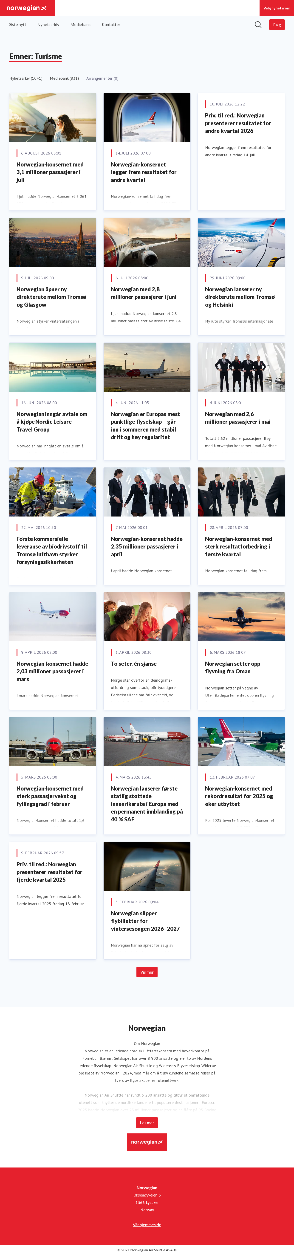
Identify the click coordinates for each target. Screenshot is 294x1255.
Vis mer (147, 972)
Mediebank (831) (64, 78)
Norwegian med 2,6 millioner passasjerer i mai (238, 418)
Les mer (147, 1122)
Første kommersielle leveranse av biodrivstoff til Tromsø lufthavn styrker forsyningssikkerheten (52, 550)
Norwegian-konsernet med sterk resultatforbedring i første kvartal (238, 546)
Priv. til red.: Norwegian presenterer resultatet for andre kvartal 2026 (238, 123)
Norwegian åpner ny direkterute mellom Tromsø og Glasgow (51, 297)
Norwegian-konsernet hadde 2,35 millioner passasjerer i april (147, 546)
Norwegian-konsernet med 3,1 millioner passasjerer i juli (50, 172)
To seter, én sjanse (134, 663)
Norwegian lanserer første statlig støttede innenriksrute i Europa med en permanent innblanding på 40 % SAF (147, 804)
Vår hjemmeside (147, 1224)
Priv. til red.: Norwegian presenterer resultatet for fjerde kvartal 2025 (49, 872)
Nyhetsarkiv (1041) (25, 78)
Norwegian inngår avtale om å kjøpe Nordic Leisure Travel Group (52, 422)
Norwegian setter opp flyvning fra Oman (232, 667)
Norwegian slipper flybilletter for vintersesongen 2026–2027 (145, 921)
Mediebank (80, 24)
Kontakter (111, 24)
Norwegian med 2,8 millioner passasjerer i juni (143, 293)
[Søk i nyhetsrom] (258, 24)
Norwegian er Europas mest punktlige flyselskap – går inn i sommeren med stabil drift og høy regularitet (145, 426)
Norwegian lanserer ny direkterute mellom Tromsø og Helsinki (240, 297)
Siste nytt (17, 24)
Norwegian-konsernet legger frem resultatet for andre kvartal (144, 172)
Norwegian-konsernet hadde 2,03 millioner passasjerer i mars (52, 671)
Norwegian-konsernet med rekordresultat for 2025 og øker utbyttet (239, 796)
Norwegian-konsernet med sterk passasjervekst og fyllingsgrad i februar (50, 796)
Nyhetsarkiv (48, 24)
